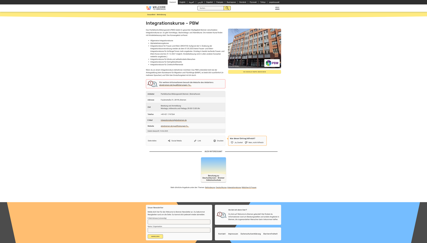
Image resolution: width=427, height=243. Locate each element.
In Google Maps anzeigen (254, 72)
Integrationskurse (234, 187)
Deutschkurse (221, 187)
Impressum (233, 234)
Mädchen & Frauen (249, 187)
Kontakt (222, 234)
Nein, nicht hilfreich (256, 142)
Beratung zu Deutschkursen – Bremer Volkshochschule (213, 178)
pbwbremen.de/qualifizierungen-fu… (175, 85)
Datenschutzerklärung (251, 234)
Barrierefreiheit (270, 234)
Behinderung (210, 187)
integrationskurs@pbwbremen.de (174, 120)
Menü (277, 7)
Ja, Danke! (239, 142)
